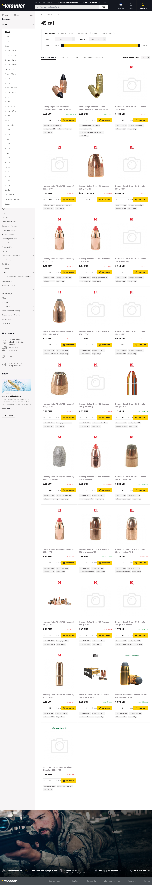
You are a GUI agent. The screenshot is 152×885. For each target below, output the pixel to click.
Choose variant (104, 200)
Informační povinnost (112, 881)
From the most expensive (92, 57)
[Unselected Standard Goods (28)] (65, 39)
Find (103, 7)
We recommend (48, 57)
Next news (9, 415)
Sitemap (147, 881)
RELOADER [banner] (13, 5)
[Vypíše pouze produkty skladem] (97, 39)
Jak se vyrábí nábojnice (11, 396)
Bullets (49, 14)
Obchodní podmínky (57, 881)
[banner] (9, 881)
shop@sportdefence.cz (69, 2)
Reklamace (132, 881)
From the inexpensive (69, 57)
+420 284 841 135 (91, 2)
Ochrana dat (91, 881)
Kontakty (75, 881)
